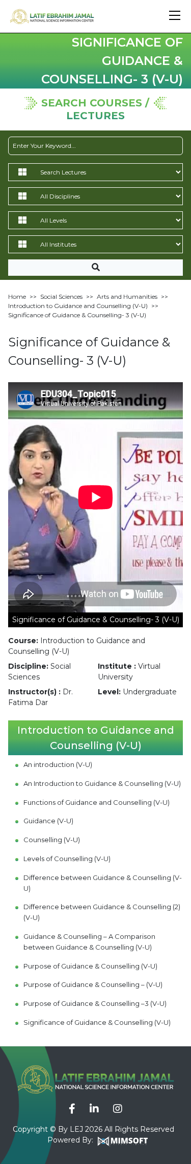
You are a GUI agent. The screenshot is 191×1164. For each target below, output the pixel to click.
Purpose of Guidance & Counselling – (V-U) (92, 984)
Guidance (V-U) (48, 821)
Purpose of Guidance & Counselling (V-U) (90, 966)
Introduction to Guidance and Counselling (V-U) (78, 306)
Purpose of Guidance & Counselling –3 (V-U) (95, 1003)
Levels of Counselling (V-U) (67, 858)
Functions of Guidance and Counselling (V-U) (96, 802)
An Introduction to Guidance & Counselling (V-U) (102, 783)
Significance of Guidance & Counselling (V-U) (97, 1022)
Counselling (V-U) (51, 840)
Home (17, 296)
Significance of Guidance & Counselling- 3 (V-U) (77, 315)
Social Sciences (61, 296)
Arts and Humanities (127, 296)
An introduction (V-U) (57, 764)
